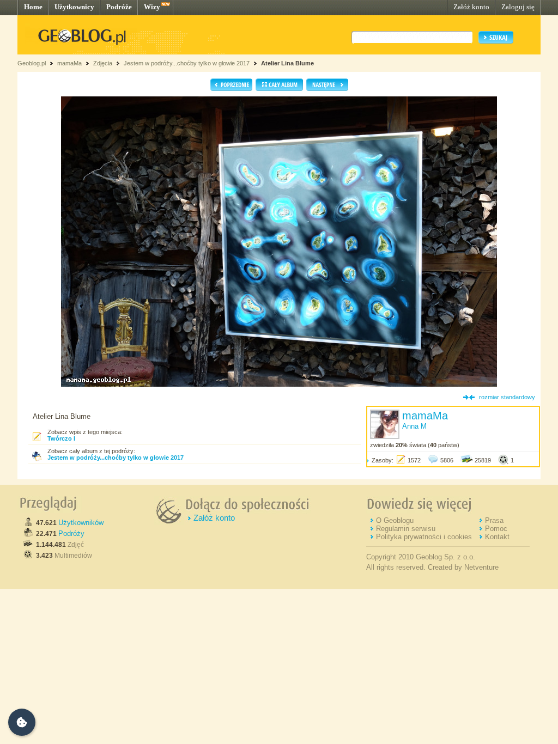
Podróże (119, 7)
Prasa (494, 520)
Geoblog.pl (31, 63)
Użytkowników (81, 523)
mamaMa (69, 63)
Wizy (152, 7)
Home (33, 7)
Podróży (71, 533)
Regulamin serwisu (405, 529)
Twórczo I (61, 438)
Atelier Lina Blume (287, 63)
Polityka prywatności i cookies (424, 537)
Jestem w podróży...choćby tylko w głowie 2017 (187, 63)
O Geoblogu (395, 520)
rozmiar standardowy (507, 397)
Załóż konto (471, 7)
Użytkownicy (74, 7)
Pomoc (496, 529)
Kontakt (497, 537)
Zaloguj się (518, 7)
